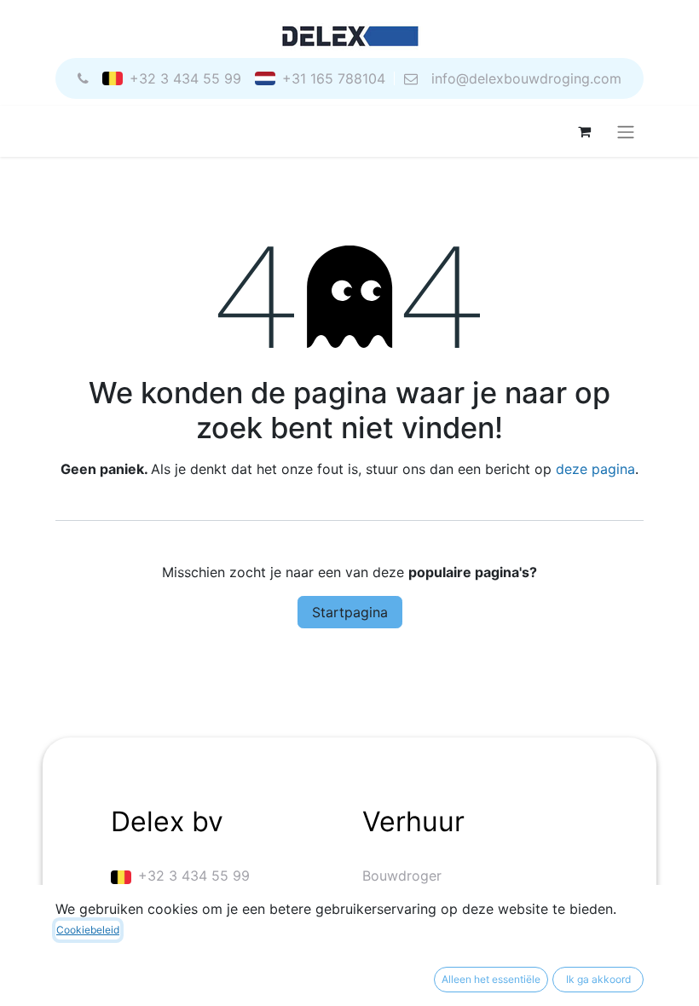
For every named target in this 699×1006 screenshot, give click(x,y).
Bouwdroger (402, 875)
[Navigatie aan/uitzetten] (626, 131)
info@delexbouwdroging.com (526, 78)
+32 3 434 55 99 (185, 78)
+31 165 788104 (333, 78)
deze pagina (595, 468)
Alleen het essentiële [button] (491, 979)
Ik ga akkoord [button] (598, 979)
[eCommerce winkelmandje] (584, 131)
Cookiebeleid (87, 929)
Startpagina (350, 612)
